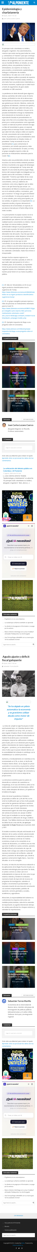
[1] (13, 144)
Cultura (15, 373)
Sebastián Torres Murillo (10, 666)
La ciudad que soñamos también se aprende (18, 376)
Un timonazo (18, 1215)
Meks (23, 1243)
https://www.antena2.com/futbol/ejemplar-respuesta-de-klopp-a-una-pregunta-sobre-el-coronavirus (17, 331)
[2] (9, 156)
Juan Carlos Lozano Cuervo (11, 18)
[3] (31, 201)
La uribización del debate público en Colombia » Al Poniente (17, 469)
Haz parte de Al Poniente (12, 1223)
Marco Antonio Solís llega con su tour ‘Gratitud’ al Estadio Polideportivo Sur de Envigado (19, 633)
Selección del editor (22, 349)
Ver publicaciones (28, 419)
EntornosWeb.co (18, 1245)
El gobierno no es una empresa (18, 352)
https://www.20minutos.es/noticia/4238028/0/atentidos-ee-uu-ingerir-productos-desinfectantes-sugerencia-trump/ (18, 294)
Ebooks (7, 1226)
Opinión (11, 349)
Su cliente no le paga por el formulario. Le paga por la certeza (18, 400)
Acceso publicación (11, 1230)
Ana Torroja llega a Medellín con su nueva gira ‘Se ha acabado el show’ (19, 638)
